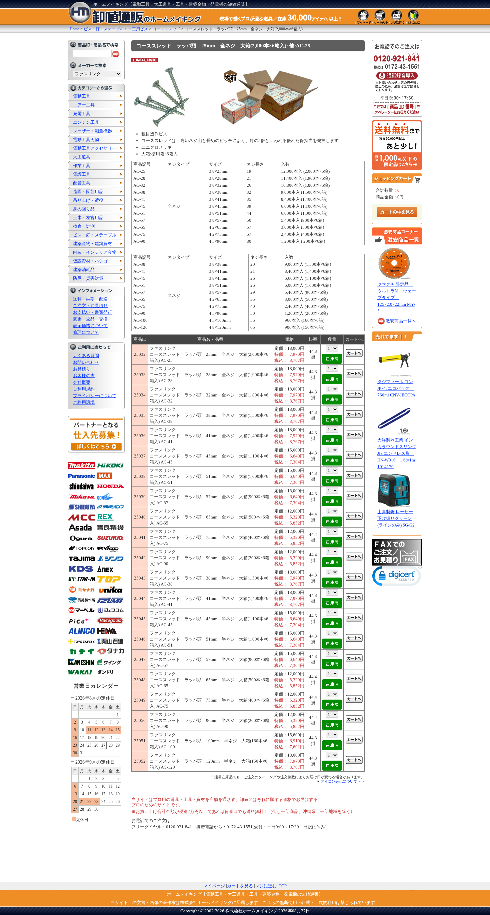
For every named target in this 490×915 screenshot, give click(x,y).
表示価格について (90, 325)
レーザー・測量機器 (92, 130)
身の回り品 (84, 208)
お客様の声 (84, 375)
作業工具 (81, 165)
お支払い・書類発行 (92, 312)
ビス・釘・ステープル (94, 234)
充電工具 (81, 113)
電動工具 (81, 96)
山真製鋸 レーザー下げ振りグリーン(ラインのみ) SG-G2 (396, 518)
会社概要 (81, 382)
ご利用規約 (84, 388)
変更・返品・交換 (90, 318)
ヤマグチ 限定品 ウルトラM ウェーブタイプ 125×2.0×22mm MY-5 (396, 297)
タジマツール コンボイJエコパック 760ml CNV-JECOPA (396, 388)
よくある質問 (86, 355)
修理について (86, 332)
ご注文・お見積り (90, 305)
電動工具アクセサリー (94, 148)
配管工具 (81, 182)
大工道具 (81, 156)
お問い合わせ (86, 362)
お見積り (81, 368)
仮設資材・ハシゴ (90, 260)
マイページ (214, 885)
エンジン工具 (86, 122)
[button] (397, 577)
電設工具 (81, 174)
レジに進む (266, 885)
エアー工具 (84, 104)
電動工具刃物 (86, 139)
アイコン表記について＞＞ (343, 781)
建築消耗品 (84, 269)
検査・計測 (84, 226)
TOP (283, 885)
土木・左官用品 (88, 217)
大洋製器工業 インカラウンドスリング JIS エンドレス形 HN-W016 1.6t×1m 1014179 (396, 453)
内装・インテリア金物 (94, 252)
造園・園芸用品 (88, 191)
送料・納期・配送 (90, 298)
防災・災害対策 (88, 278)
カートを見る (240, 885)
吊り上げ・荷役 (88, 200)
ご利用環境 (84, 402)
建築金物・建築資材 (92, 243)
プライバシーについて (94, 395)
